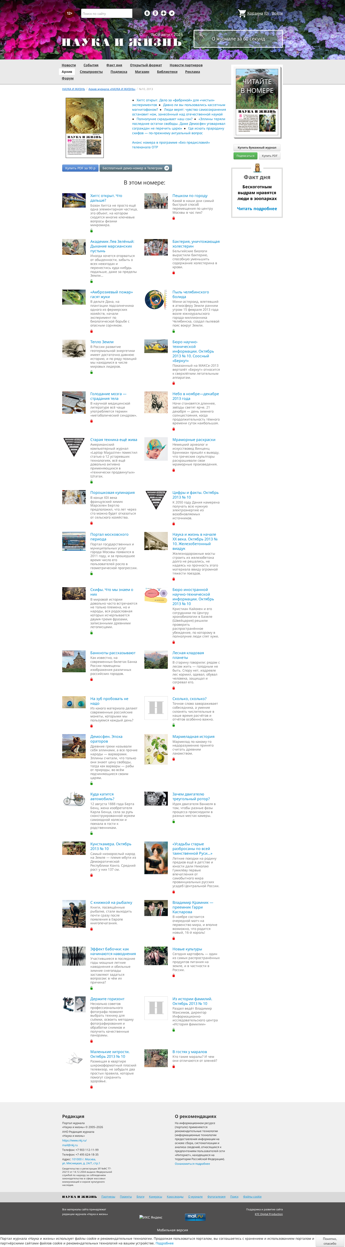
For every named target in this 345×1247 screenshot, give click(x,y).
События (91, 65)
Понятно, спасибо (330, 1241)
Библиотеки (167, 71)
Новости (69, 65)
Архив (67, 71)
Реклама (192, 71)
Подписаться (245, 156)
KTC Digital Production (269, 1214)
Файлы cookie (252, 1197)
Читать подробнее (257, 208)
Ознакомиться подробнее (192, 1164)
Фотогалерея (216, 1197)
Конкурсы (155, 1197)
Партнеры (108, 1197)
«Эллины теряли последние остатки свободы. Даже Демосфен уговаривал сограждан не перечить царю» (179, 123)
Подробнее (165, 1243)
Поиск (234, 1197)
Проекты (126, 1197)
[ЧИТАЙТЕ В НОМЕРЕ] (257, 55)
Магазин (142, 71)
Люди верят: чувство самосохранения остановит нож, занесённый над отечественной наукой (179, 111)
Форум (68, 78)
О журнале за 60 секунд (238, 38)
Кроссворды (175, 1197)
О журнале (195, 1197)
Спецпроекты (91, 71)
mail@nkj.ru (70, 1145)
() (257, 13)
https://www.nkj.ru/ (74, 1140)
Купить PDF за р (80, 168)
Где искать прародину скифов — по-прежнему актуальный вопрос (178, 130)
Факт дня (114, 65)
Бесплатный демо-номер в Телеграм (133, 168)
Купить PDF (269, 156)
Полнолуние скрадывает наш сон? (164, 119)
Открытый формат (146, 65)
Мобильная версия (172, 1230)
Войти (277, 13)
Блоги (140, 1197)
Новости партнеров (186, 65)
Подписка (119, 71)
